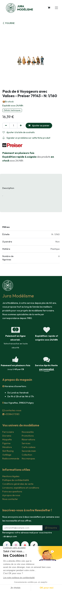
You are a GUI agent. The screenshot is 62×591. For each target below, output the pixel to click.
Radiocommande (10, 458)
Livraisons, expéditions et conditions (20, 487)
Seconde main (29, 451)
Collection (27, 454)
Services (26, 443)
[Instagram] (16, 545)
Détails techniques (12, 110)
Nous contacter (10, 499)
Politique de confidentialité (15, 480)
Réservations (28, 439)
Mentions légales (10, 476)
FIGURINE (10, 23)
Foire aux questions (12, 491)
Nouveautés (28, 431)
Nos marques (28, 458)
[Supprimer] (6, 125)
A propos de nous (11, 495)
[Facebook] (6, 545)
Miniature (7, 447)
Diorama (6, 435)
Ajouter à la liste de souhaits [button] (20, 132)
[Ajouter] (20, 125)
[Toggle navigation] (56, 7)
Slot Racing (8, 451)
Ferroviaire (8, 431)
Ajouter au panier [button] (40, 125)
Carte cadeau (28, 447)
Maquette (7, 439)
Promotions (28, 435)
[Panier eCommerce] (49, 7)
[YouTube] (25, 545)
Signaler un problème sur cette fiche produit (28, 137)
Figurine (6, 443)
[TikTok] (34, 545)
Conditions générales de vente (17, 483)
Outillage (6, 454)
